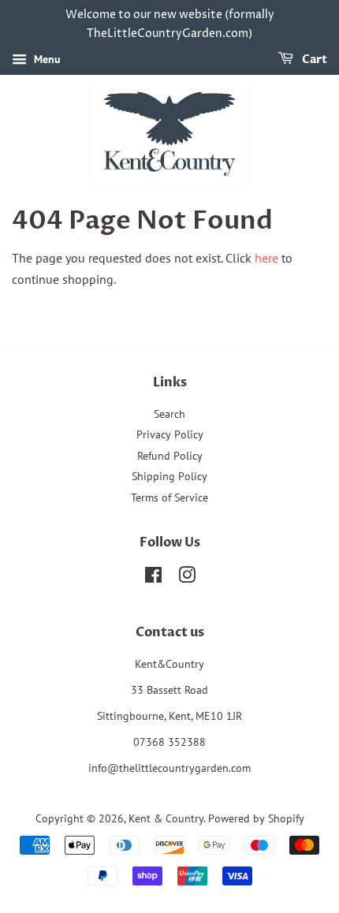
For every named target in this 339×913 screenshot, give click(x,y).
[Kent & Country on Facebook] (153, 578)
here (266, 258)
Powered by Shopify (256, 818)
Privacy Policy (169, 434)
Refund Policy (170, 456)
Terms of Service (169, 497)
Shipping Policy (169, 476)
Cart (313, 59)
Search (169, 414)
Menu (46, 59)
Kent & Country (166, 818)
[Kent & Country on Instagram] (187, 578)
